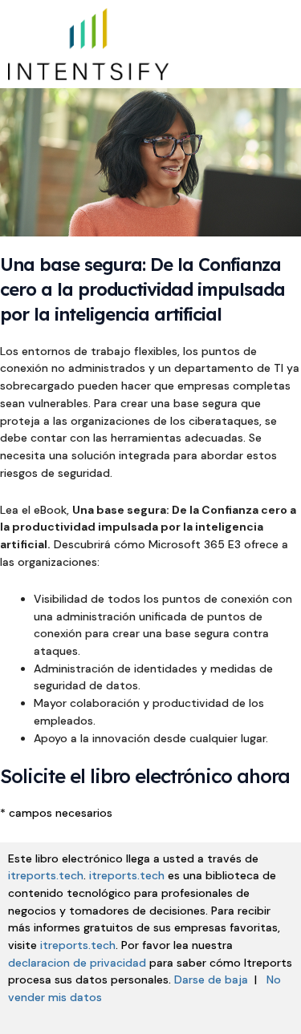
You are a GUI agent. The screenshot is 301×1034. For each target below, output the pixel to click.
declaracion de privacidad (77, 962)
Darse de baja (211, 979)
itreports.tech (45, 875)
